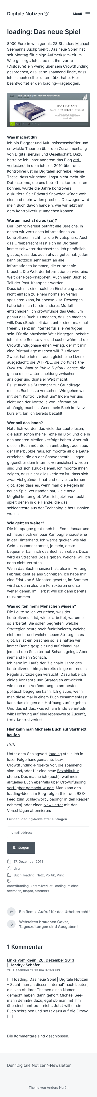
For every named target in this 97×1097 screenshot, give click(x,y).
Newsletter (53, 804)
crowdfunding (18, 886)
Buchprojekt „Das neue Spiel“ (52, 49)
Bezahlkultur (68, 770)
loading (55, 753)
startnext (42, 891)
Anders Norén (57, 1087)
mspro (28, 891)
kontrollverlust (42, 886)
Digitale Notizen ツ (28, 14)
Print (60, 875)
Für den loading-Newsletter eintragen (37, 819)
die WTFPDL (41, 362)
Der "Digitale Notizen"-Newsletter (39, 1065)
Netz (40, 875)
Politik (50, 875)
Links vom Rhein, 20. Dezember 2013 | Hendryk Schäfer (40, 962)
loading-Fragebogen (61, 83)
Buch (17, 875)
